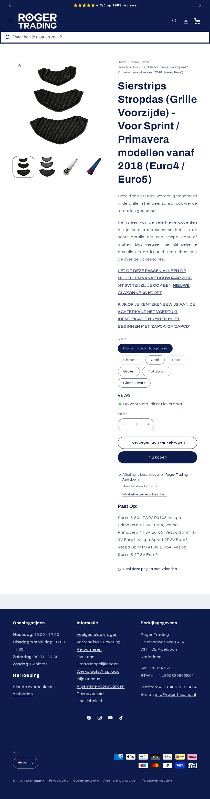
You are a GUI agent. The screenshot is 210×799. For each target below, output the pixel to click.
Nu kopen (158, 457)
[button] (10, 21)
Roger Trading (34, 781)
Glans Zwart (134, 383)
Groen (128, 371)
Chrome (133, 361)
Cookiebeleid (89, 701)
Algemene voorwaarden (100, 686)
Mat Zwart (157, 371)
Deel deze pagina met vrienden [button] (150, 569)
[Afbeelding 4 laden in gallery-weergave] (94, 167)
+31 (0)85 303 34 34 (178, 687)
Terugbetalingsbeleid (157, 780)
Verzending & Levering (99, 642)
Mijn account (89, 679)
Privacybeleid (90, 694)
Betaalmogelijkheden (98, 664)
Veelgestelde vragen (97, 634)
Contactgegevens (86, 780)
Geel (155, 360)
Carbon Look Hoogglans (145, 348)
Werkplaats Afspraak (98, 671)
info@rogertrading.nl (175, 694)
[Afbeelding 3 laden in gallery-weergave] (70, 167)
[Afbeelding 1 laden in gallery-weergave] (23, 167)
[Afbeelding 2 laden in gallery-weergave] (47, 167)
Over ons (85, 657)
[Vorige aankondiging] (10, 5)
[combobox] (105, 37)
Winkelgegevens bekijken (144, 494)
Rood (179, 361)
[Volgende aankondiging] (200, 5)
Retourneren (89, 649)
